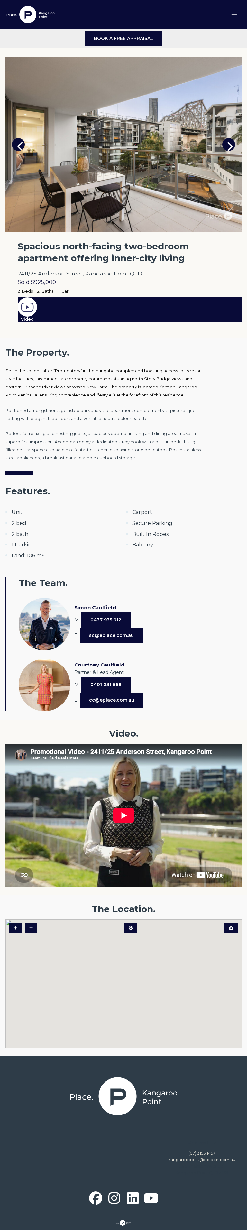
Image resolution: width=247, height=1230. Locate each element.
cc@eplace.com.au (111, 700)
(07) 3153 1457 (201, 1153)
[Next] (228, 144)
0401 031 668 (106, 684)
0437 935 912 (105, 620)
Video (27, 319)
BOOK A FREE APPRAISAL (123, 38)
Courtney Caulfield (99, 665)
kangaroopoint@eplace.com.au (201, 1159)
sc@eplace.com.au (111, 635)
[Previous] (18, 144)
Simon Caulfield (95, 607)
